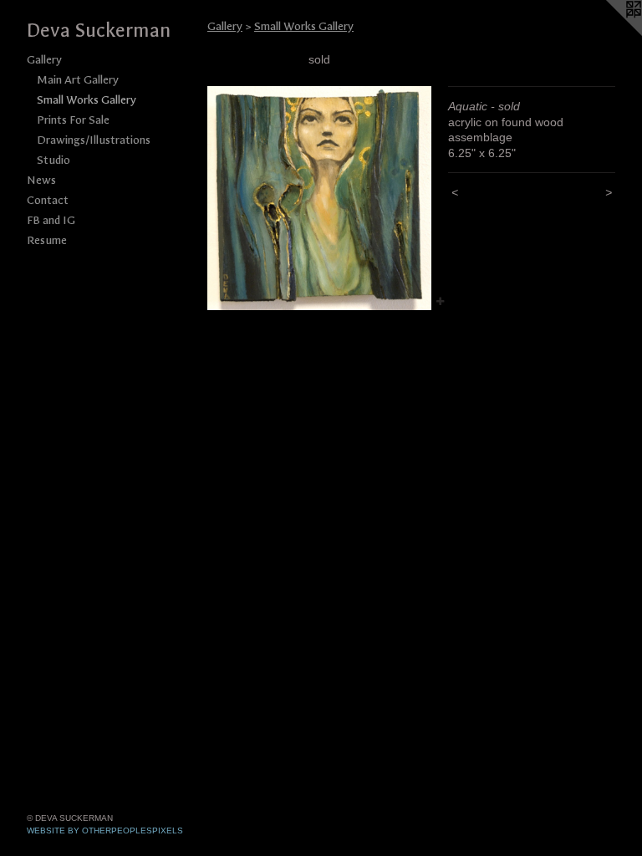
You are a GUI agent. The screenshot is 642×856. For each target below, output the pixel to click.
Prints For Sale (73, 120)
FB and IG (51, 220)
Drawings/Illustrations (93, 140)
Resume (47, 240)
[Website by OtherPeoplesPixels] (608, 33)
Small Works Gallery (86, 100)
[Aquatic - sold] (319, 198)
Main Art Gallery (78, 80)
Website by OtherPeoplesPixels (105, 830)
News (41, 180)
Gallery (44, 60)
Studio (53, 160)
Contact (48, 200)
